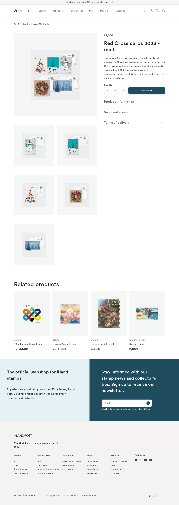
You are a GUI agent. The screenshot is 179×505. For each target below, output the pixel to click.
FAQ (113, 465)
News (16, 465)
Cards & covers (45, 473)
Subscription (68, 455)
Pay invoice (67, 469)
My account (68, 465)
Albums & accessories (48, 469)
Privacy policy (52, 495)
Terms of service (70, 495)
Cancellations (92, 469)
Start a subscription (71, 461)
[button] (43, 10)
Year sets (42, 465)
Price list (115, 473)
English (155, 496)
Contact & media (119, 461)
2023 (16, 24)
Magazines (91, 465)
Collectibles (44, 455)
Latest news (92, 461)
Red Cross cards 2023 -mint (36, 24)
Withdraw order (89, 495)
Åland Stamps (29, 495)
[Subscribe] (148, 403)
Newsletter (91, 473)
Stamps (17, 455)
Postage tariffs (117, 469)
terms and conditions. (140, 409)
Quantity (108, 85)
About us (115, 455)
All (15, 461)
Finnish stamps (21, 473)
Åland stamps (20, 469)
